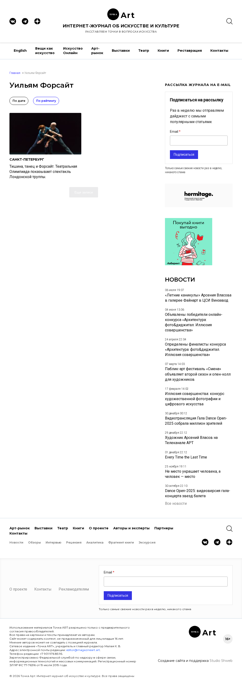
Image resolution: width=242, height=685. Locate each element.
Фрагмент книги (121, 542)
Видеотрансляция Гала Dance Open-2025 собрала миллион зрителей (196, 421)
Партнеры (163, 528)
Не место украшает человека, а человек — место (192, 474)
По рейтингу (46, 101)
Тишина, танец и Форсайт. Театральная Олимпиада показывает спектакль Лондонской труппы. (43, 171)
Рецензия (74, 542)
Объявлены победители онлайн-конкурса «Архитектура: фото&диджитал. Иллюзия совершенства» (193, 322)
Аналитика (95, 542)
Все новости (176, 503)
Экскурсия (147, 542)
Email (174, 131)
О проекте (98, 528)
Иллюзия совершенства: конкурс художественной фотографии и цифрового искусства (194, 398)
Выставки (121, 50)
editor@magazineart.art (83, 650)
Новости (16, 542)
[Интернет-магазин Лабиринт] (188, 264)
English (20, 50)
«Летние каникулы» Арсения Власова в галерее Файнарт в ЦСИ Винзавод (198, 298)
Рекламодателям (74, 589)
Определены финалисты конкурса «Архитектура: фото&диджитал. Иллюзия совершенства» (195, 349)
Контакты (219, 50)
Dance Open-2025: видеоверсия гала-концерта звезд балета (197, 493)
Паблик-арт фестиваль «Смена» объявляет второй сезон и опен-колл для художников (198, 374)
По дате (19, 101)
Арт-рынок (97, 50)
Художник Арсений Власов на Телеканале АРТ (191, 440)
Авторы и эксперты (131, 528)
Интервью (53, 542)
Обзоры (34, 542)
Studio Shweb (221, 661)
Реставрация (189, 50)
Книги (163, 50)
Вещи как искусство (45, 50)
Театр (143, 50)
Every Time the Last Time (186, 457)
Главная (14, 73)
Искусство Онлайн (73, 50)
